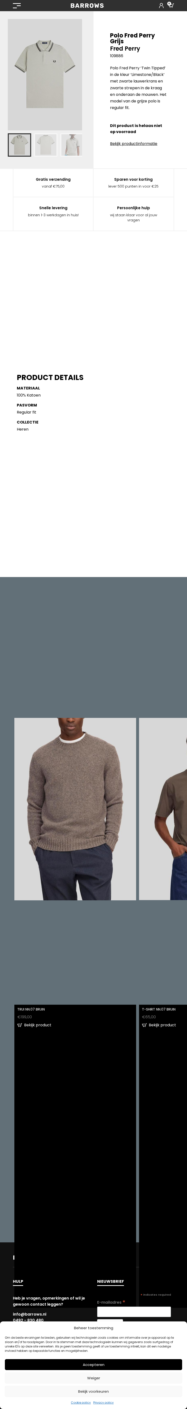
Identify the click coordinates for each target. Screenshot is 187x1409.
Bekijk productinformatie (133, 143)
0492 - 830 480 (28, 1320)
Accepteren (93, 1364)
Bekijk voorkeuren (93, 1391)
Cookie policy (81, 1402)
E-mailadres (111, 1302)
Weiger (93, 1378)
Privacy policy (103, 1402)
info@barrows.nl (29, 1314)
